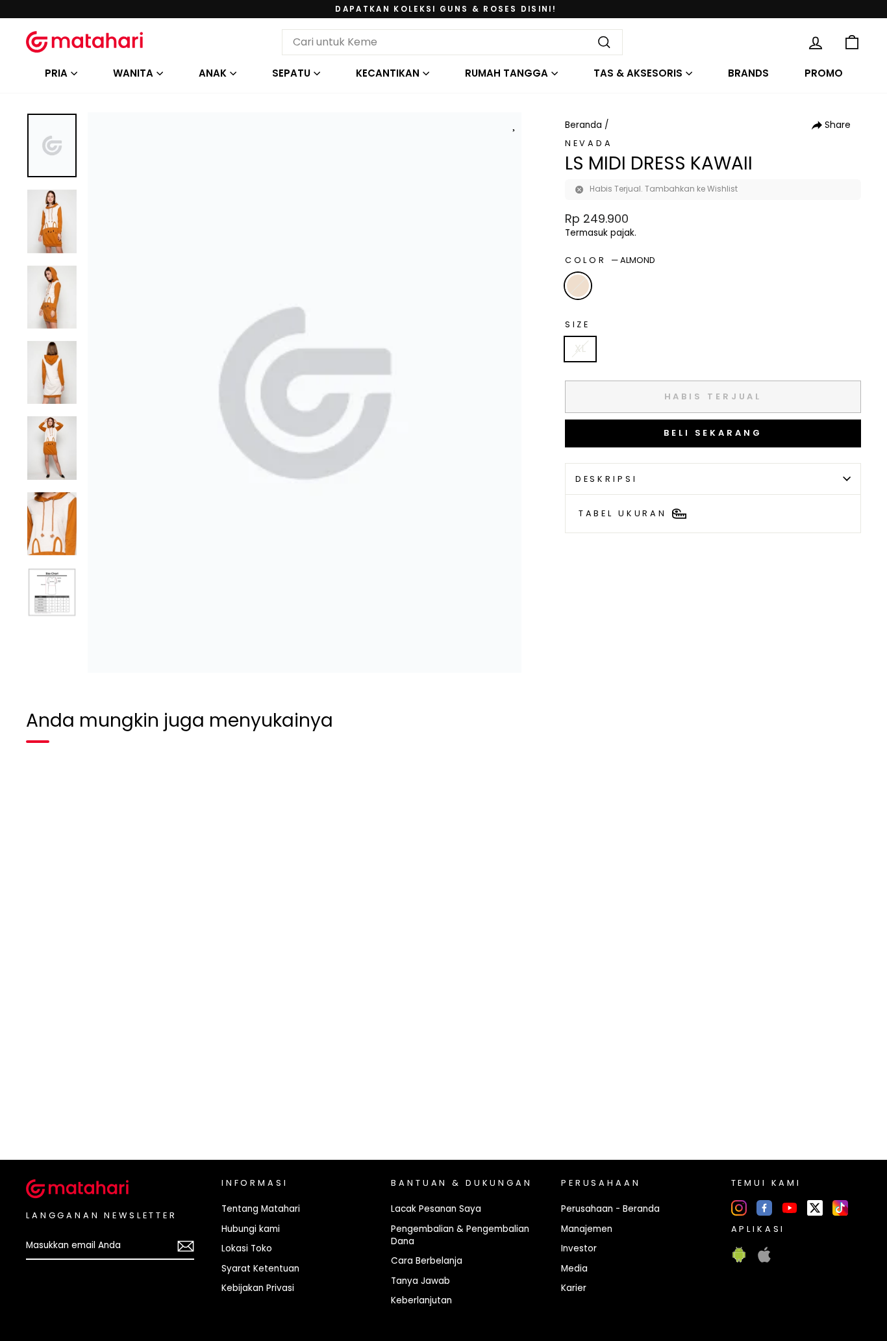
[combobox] (452, 42)
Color (610, 260)
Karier (573, 1288)
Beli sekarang (713, 433)
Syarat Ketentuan (260, 1268)
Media (574, 1268)
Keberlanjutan (421, 1300)
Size (577, 324)
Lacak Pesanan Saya (436, 1209)
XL (580, 348)
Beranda (583, 125)
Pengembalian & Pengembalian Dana (460, 1235)
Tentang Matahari (260, 1209)
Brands (748, 73)
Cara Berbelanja (426, 1261)
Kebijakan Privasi (257, 1288)
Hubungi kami (250, 1229)
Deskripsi (606, 478)
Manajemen (586, 1229)
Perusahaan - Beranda (610, 1209)
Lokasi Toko (246, 1248)
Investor (579, 1248)
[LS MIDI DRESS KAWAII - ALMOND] (44, 1105)
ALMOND (578, 286)
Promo (824, 73)
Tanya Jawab (420, 1281)
